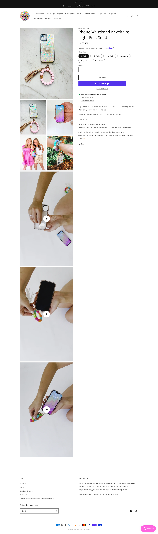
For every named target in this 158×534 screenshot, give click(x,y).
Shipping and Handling (26, 491)
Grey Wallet (99, 61)
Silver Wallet (110, 56)
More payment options (102, 89)
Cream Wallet (124, 56)
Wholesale (23, 483)
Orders (22, 487)
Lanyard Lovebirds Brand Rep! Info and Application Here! (37, 499)
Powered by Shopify (85, 529)
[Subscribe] (56, 510)
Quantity (80, 65)
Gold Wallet (96, 56)
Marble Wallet (85, 61)
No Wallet (84, 56)
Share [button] (82, 144)
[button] (127, 16)
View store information (87, 101)
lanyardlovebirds (76, 529)
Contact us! (23, 495)
